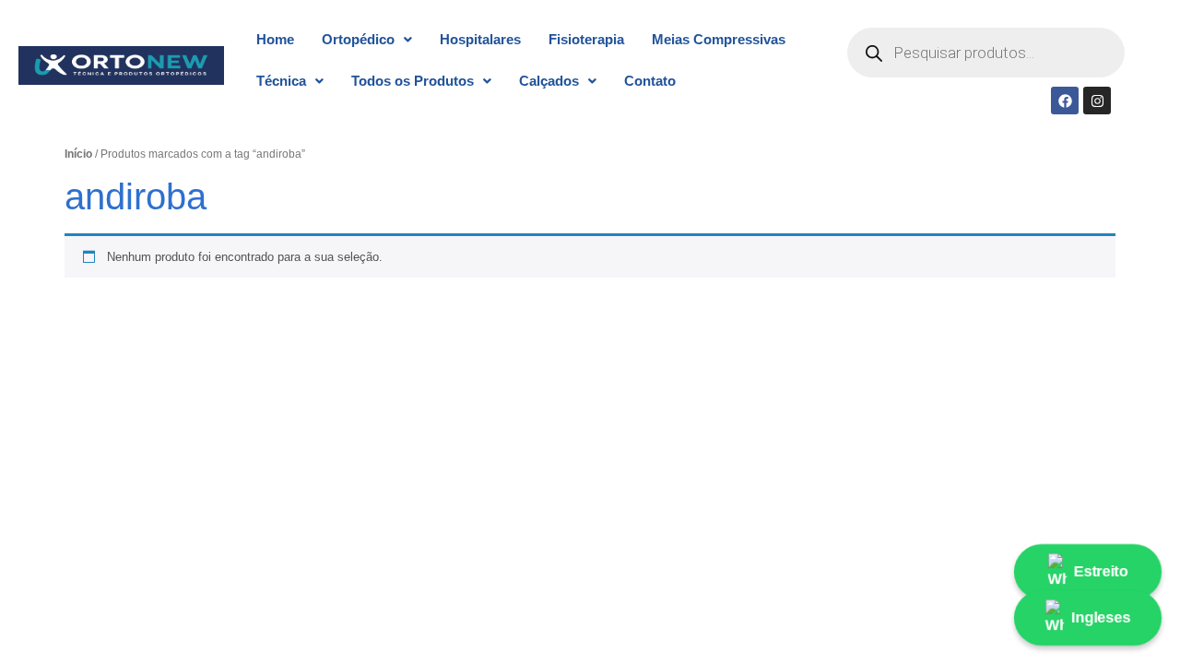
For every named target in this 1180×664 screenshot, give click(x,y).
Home (275, 39)
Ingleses (1100, 617)
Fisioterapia (586, 39)
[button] (367, 39)
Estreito (1100, 571)
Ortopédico (358, 39)
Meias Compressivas (718, 39)
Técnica (281, 81)
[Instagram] (1097, 100)
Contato (650, 81)
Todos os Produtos (412, 81)
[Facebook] (1065, 100)
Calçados (549, 81)
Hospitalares (480, 39)
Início (78, 154)
